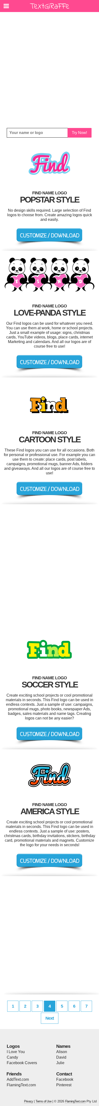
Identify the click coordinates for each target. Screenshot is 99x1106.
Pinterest (63, 1085)
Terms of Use (43, 1101)
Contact (64, 1073)
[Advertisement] (49, 70)
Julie (60, 1063)
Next (49, 1018)
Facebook (64, 1079)
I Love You (16, 1052)
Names (63, 1046)
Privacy (28, 1101)
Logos (13, 1046)
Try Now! (79, 133)
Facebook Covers (22, 1063)
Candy (12, 1057)
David (61, 1057)
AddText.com (18, 1079)
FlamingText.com (21, 1085)
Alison (61, 1052)
